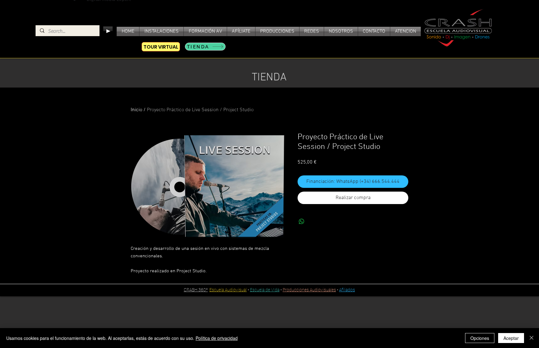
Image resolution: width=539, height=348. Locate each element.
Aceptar (511, 338)
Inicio (136, 110)
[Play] (108, 31)
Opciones (479, 338)
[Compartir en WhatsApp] (301, 221)
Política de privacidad (217, 338)
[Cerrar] (531, 338)
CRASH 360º (196, 289)
